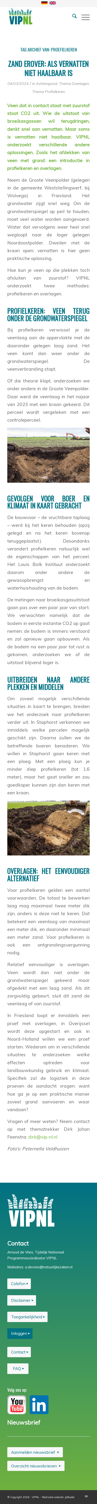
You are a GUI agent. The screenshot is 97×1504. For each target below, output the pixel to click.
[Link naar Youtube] (86, 1496)
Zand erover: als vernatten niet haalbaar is (48, 68)
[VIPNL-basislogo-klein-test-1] (40, 16)
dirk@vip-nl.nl (42, 1137)
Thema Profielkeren (48, 91)
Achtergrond (46, 83)
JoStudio (69, 1497)
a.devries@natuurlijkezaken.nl (49, 1267)
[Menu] (83, 16)
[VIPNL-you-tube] (16, 1404)
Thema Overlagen (74, 83)
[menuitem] (72, 16)
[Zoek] (72, 16)
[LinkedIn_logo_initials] (39, 1404)
